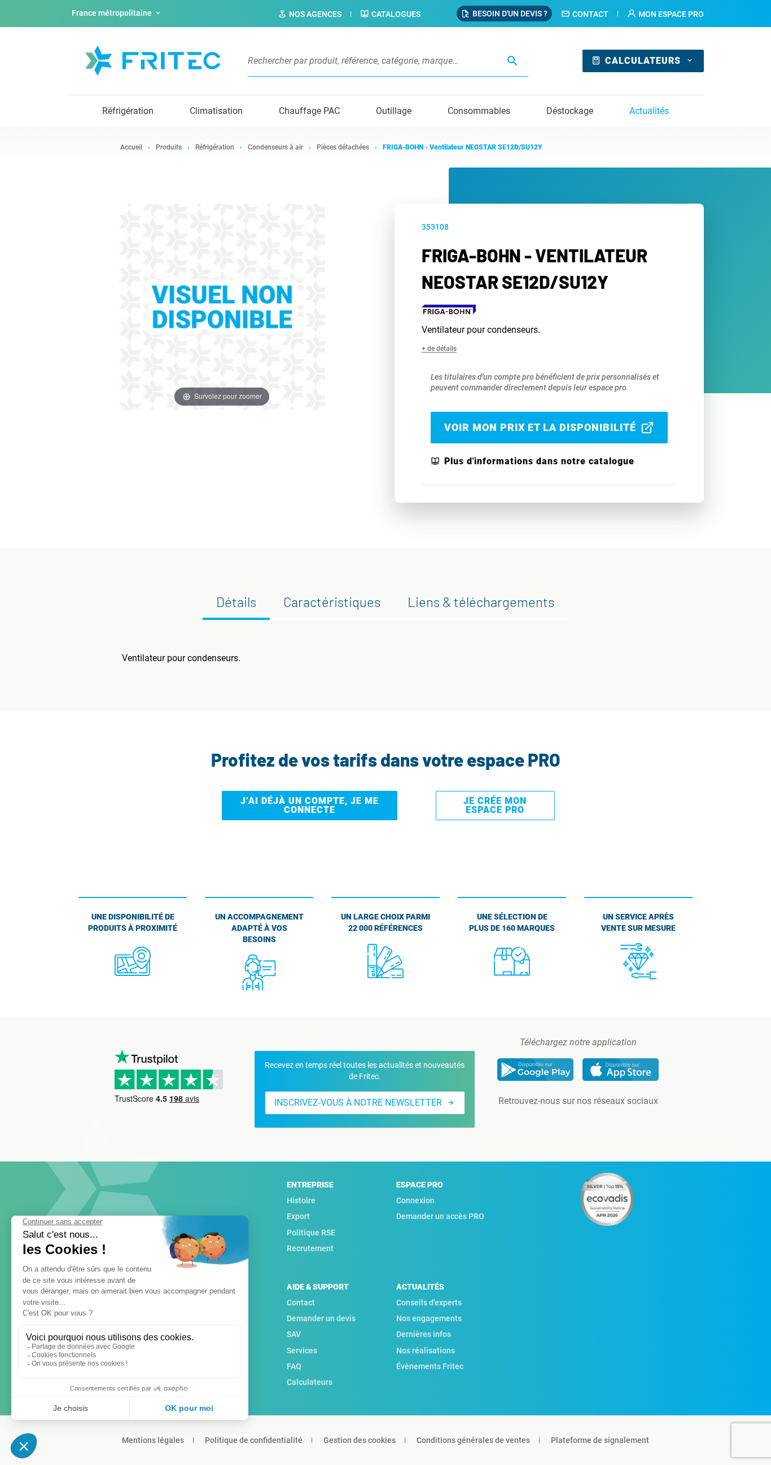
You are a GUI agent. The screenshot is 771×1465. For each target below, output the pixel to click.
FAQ (294, 1366)
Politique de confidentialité (254, 1440)
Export (298, 1216)
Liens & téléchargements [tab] (481, 601)
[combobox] (117, 13)
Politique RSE (311, 1232)
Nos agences (315, 14)
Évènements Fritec (429, 1366)
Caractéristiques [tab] (331, 601)
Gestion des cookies (359, 1440)
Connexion (415, 1200)
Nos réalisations (425, 1350)
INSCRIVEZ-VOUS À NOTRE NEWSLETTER (358, 1102)
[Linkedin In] (562, 1124)
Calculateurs (643, 60)
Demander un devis (321, 1318)
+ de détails (439, 349)
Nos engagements (429, 1318)
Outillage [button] (393, 110)
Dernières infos (423, 1334)
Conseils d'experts (429, 1302)
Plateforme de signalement (600, 1440)
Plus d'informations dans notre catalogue (539, 461)
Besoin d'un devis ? (509, 13)
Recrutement (310, 1248)
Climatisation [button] (216, 110)
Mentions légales (153, 1440)
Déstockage (569, 110)
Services (302, 1350)
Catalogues (395, 14)
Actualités (649, 110)
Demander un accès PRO (440, 1216)
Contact (590, 14)
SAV (294, 1334)
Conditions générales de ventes (473, 1440)
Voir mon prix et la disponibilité (540, 427)
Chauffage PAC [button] (309, 110)
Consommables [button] (479, 110)
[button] (665, 14)
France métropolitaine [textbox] (112, 12)
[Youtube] (594, 1124)
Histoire (301, 1200)
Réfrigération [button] (128, 110)
